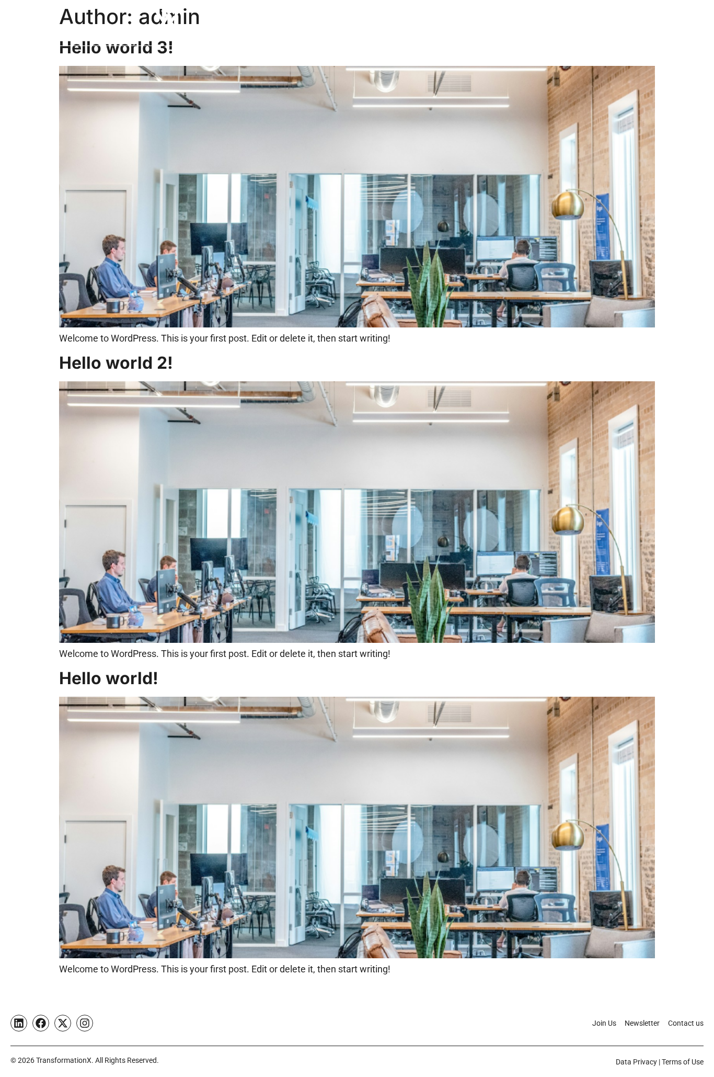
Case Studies (343, 23)
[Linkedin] (18, 1023)
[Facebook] (40, 1023)
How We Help (261, 23)
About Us (403, 23)
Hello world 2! (116, 363)
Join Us (571, 23)
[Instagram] (84, 1023)
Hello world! (108, 678)
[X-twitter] (62, 1023)
